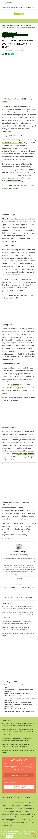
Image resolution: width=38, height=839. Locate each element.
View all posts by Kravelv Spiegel (19, 555)
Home (3, 25)
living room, (15, 385)
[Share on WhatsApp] (12, 54)
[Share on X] (6, 54)
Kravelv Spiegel (8, 50)
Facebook (19, 578)
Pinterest (31, 576)
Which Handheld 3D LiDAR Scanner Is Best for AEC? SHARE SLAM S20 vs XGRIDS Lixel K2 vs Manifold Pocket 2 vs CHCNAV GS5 (18, 615)
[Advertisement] (19, 76)
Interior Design (7, 37)
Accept (9, 836)
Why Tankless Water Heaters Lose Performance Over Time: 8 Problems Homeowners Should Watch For (19, 6)
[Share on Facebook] (3, 54)
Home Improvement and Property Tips (19, 25)
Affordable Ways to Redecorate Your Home (20, 711)
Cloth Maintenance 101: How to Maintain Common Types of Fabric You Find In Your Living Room (19, 705)
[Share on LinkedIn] (9, 54)
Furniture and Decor (9, 32)
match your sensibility (14, 181)
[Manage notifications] (34, 835)
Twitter (26, 576)
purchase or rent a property (13, 142)
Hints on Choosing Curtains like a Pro (17, 709)
